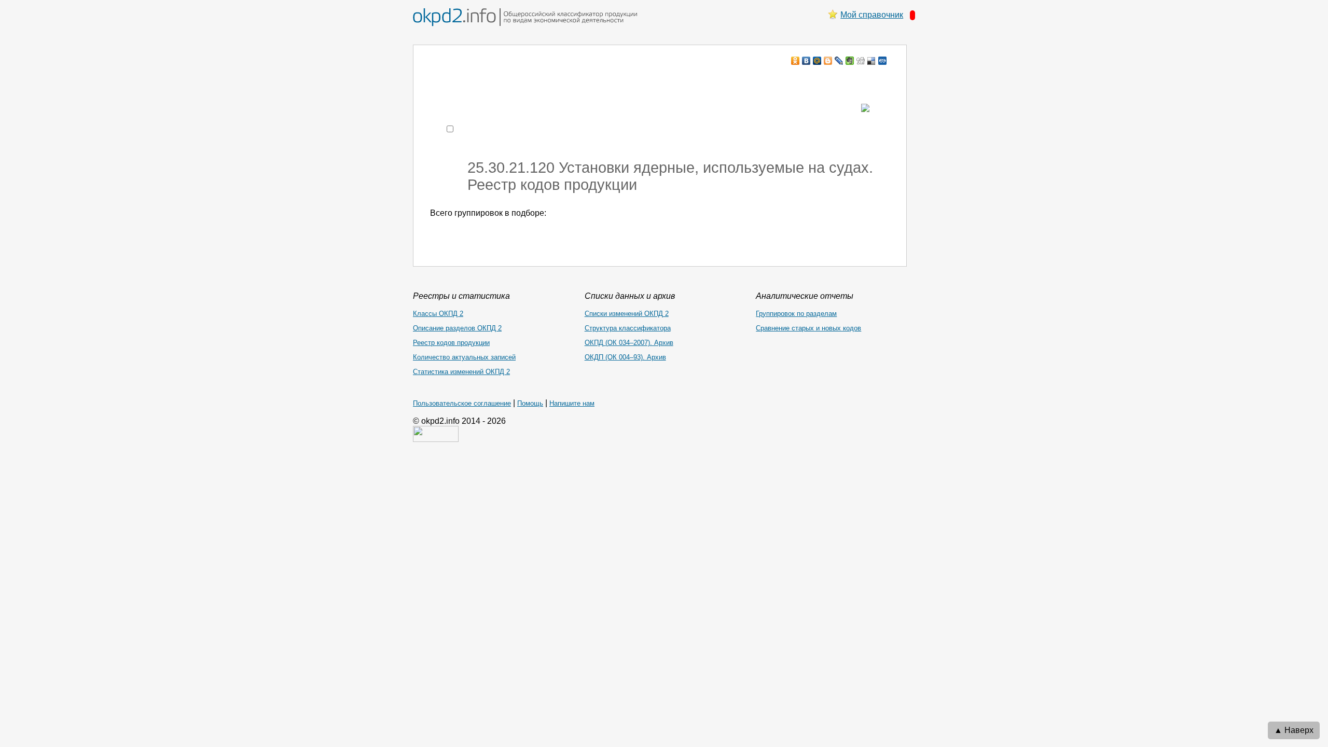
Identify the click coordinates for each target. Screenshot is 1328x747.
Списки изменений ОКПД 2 (627, 313)
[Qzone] (882, 60)
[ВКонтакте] (806, 60)
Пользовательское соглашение (462, 403)
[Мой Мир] (817, 60)
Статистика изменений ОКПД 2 (461, 372)
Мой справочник (871, 14)
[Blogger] (828, 60)
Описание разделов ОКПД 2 (457, 328)
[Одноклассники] (795, 60)
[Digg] (860, 60)
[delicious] (871, 60)
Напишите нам (571, 403)
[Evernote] (850, 60)
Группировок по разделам (796, 313)
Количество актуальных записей (464, 357)
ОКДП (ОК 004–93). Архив (625, 357)
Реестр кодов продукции (451, 343)
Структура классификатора (628, 328)
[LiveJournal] (839, 60)
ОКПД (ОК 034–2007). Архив (629, 343)
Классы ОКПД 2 (438, 313)
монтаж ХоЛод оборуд (533, 80)
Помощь (530, 403)
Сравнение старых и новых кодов (808, 328)
